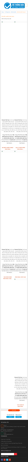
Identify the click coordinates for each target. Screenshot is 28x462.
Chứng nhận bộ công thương (6, 441)
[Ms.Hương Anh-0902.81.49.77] (14, 6)
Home (3, 12)
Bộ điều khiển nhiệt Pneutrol (9, 138)
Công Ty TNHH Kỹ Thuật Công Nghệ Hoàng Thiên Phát (11, 443)
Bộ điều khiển (13, 12)
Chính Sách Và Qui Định (5, 439)
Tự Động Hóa (7, 12)
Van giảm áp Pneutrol (13, 139)
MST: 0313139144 (4, 445)
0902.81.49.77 (18, 414)
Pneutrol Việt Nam (5, 249)
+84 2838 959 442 (10, 414)
